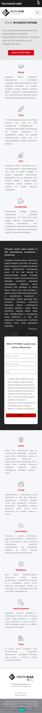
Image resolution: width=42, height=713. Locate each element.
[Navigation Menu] (37, 13)
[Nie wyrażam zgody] (39, 706)
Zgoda (21, 710)
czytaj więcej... (33, 329)
